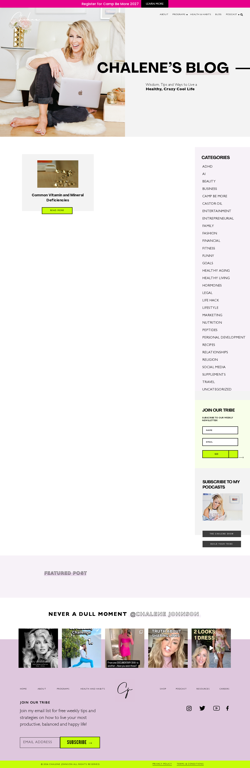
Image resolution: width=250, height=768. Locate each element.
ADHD (207, 167)
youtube (216, 708)
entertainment (216, 211)
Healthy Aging (216, 271)
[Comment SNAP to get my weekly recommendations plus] (124, 648)
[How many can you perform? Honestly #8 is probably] (81, 648)
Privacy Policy (162, 764)
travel (208, 382)
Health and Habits (92, 689)
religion (210, 360)
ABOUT (164, 14)
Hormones (212, 286)
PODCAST (231, 14)
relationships (215, 352)
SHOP (163, 689)
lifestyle (210, 308)
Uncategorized (217, 389)
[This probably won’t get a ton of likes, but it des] (168, 648)
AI (204, 174)
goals (207, 263)
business (209, 189)
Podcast (181, 689)
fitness (208, 248)
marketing (212, 315)
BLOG (218, 14)
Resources (203, 689)
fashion (209, 233)
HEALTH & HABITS (200, 14)
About (42, 689)
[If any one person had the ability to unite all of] (38, 648)
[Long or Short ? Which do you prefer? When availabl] (211, 648)
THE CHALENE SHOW (222, 534)
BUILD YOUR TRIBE (222, 544)
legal (207, 293)
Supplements (214, 375)
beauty (209, 181)
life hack (210, 300)
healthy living (216, 278)
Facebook (227, 708)
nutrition (212, 323)
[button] (242, 16)
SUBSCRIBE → (80, 742)
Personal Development (224, 337)
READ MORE (57, 211)
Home (23, 689)
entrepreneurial (218, 219)
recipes (208, 345)
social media (214, 367)
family (208, 226)
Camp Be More (214, 196)
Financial (211, 241)
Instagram (189, 708)
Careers (224, 689)
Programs (63, 689)
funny (208, 256)
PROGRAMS (178, 14)
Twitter (202, 708)
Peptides (210, 330)
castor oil (212, 204)
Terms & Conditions (190, 764)
